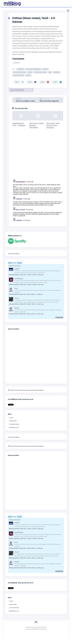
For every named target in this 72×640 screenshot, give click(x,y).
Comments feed (14, 424)
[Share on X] (18, 82)
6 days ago (40, 274)
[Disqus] (37, 155)
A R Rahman (20, 69)
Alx (45, 629)
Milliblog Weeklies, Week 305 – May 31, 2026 (22, 304)
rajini (50, 72)
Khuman (16, 308)
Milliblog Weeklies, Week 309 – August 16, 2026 (22, 274)
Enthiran (30, 72)
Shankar (28, 75)
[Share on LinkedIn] (56, 82)
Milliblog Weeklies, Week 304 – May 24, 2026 (22, 294)
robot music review (18, 75)
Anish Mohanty (18, 278)
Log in (11, 417)
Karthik (22, 90)
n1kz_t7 (16, 298)
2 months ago (39, 304)
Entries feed (13, 421)
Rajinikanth (57, 72)
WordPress (35, 629)
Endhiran (45, 69)
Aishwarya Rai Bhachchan (33, 69)
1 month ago (39, 294)
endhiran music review (19, 72)
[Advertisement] (19, 369)
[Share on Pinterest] (44, 82)
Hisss (16, 288)
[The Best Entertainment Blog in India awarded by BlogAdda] (25, 390)
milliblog (17, 269)
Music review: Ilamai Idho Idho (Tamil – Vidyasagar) (52, 125)
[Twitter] (67, 3)
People (10, 262)
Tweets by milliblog (13, 253)
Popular (19, 262)
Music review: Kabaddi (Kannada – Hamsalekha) (36, 125)
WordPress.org (14, 427)
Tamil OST (28, 90)
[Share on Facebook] (31, 82)
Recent (14, 262)
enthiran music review (41, 72)
